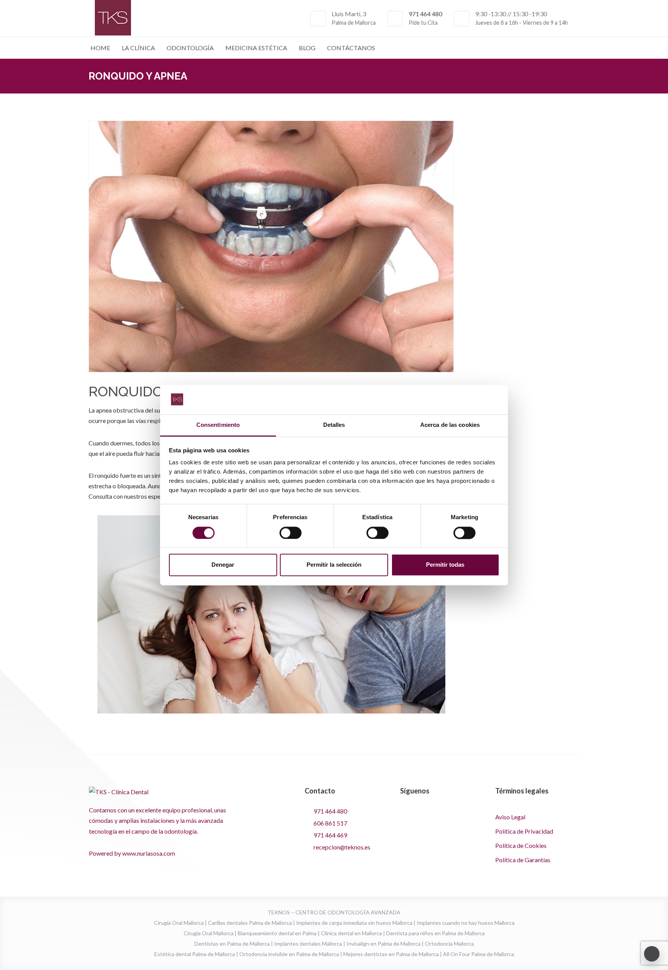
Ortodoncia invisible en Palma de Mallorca (289, 954)
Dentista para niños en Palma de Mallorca (435, 933)
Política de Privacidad (524, 831)
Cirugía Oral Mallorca (179, 922)
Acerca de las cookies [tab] (450, 425)
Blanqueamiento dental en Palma (277, 933)
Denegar (222, 565)
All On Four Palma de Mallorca (478, 954)
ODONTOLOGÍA (190, 47)
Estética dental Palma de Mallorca (194, 954)
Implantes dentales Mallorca (308, 943)
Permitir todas (445, 565)
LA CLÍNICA (138, 47)
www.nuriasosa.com (148, 853)
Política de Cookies (521, 845)
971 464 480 (425, 13)
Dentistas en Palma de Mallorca (232, 943)
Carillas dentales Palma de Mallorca (250, 922)
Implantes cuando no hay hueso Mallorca (466, 922)
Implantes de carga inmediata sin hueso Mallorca (354, 922)
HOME (100, 47)
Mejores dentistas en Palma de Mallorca (391, 954)
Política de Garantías (522, 859)
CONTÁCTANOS (351, 47)
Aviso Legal (510, 817)
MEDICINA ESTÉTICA (256, 47)
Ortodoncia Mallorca (449, 943)
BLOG (307, 47)
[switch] (290, 533)
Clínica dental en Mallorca (351, 933)
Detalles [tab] (334, 425)
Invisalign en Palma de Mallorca (383, 943)
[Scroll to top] (651, 954)
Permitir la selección (334, 565)
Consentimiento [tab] (218, 425)
